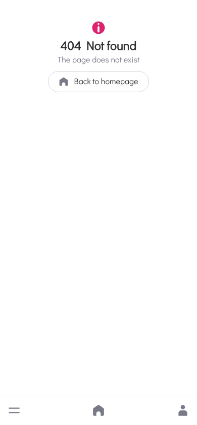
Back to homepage (106, 81)
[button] (14, 410)
